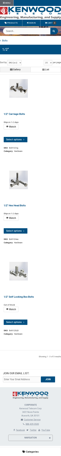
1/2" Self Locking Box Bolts (19, 297)
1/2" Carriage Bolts (14, 114)
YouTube (45, 430)
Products (12, 22)
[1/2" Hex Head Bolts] (18, 180)
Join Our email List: (16, 373)
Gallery (16, 69)
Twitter (33, 430)
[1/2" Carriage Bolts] (18, 88)
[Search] (54, 31)
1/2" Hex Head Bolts (15, 205)
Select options (14, 139)
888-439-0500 (32, 424)
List (47, 69)
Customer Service (32, 419)
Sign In (32, 22)
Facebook (20, 430)
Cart (51, 22)
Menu (8, 2)
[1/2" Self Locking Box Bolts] (18, 271)
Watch (12, 127)
